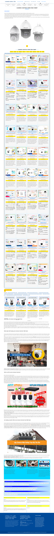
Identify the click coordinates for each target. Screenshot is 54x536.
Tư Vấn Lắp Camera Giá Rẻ (26, 295)
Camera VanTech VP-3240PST (32, 271)
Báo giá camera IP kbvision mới (17, 484)
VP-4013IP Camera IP (10, 271)
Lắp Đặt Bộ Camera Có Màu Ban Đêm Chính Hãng (11, 494)
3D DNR (43, 51)
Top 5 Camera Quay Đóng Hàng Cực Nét (26, 483)
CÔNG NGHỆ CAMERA (20, 1)
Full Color (24, 51)
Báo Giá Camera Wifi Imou (17, 483)
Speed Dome (34, 51)
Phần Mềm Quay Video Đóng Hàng (9, 497)
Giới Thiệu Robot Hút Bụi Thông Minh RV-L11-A (9, 467)
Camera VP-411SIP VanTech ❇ (21, 222)
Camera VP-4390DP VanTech (43, 197)
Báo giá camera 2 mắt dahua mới (9, 483)
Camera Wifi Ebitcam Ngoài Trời (21, 489)
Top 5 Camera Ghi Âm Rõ (25, 484)
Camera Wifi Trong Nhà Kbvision (33, 488)
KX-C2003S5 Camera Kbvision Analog (43, 292)
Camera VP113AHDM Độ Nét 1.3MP (12, 292)
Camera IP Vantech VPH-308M (10, 111)
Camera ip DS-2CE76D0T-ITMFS (22, 292)
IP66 (40, 51)
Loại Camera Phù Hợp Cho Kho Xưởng (33, 467)
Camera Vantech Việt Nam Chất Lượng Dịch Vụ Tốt (12, 53)
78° (17, 51)
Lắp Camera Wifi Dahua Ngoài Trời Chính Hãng (11, 489)
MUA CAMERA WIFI (33, 1)
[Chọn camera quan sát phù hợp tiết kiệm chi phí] (48, 4)
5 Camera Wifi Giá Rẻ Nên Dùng (9, 488)
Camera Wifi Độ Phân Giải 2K (24, 488)
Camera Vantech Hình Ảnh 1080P (27, 8)
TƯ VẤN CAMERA (43, 1)
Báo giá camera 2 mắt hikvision (9, 484)
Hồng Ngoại (20, 51)
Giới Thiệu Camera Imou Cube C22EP (21, 467)
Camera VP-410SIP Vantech (32, 222)
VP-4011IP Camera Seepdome (21, 271)
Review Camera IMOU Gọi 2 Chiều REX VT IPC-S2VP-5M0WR (14, 295)
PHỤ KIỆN (38, 1)
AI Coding (38, 51)
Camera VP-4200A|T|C (10, 222)
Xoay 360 (31, 51)
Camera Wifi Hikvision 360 (16, 488)
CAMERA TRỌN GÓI (27, 1)
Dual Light (15, 51)
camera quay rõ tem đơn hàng (36, 483)
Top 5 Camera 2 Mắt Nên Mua (45, 483)
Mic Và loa (11, 51)
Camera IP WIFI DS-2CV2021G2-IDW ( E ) (32, 292)
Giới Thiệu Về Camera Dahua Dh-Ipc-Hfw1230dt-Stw (44, 468)
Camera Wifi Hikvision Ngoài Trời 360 (31, 489)
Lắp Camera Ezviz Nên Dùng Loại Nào (33, 497)
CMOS (28, 51)
